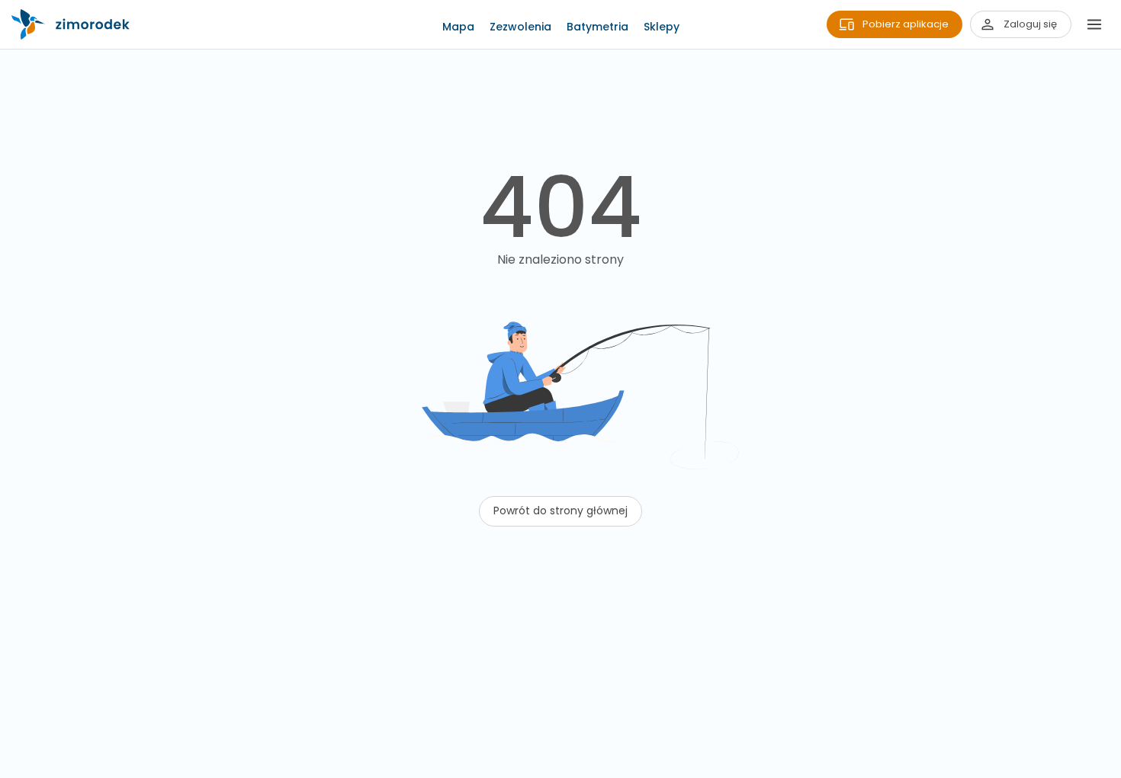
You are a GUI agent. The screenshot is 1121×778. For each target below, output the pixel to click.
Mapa (458, 26)
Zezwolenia (520, 26)
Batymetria (597, 26)
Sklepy (661, 26)
